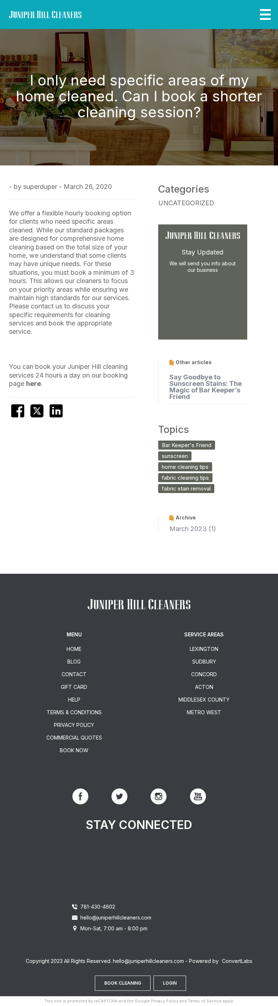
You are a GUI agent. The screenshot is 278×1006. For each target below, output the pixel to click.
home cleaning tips (185, 466)
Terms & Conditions (74, 712)
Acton (204, 687)
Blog (74, 661)
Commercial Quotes (74, 737)
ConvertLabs (237, 961)
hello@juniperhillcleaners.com (115, 917)
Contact (74, 674)
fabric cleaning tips (185, 477)
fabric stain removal (186, 488)
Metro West (204, 712)
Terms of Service (205, 1000)
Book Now (74, 750)
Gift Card (74, 687)
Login (170, 983)
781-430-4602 (97, 907)
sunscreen (175, 456)
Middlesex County (203, 699)
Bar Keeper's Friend (186, 445)
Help (74, 699)
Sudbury (204, 661)
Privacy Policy (74, 725)
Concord (204, 674)
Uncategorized (186, 203)
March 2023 (188, 529)
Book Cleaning (122, 983)
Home (74, 649)
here (33, 383)
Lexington (204, 649)
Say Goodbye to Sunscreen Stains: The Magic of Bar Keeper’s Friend (205, 386)
